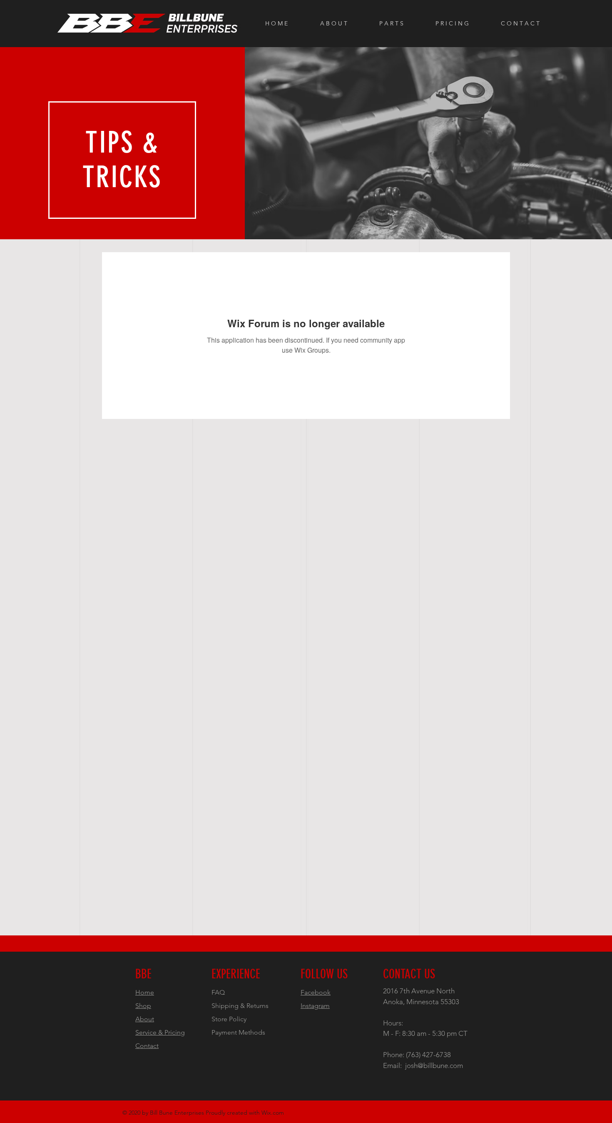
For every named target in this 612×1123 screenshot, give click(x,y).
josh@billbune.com (434, 1065)
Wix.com (272, 1112)
